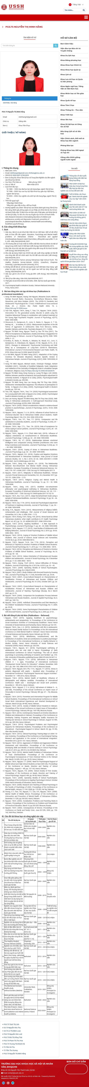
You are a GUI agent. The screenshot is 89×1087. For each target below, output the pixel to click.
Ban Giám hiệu (66, 44)
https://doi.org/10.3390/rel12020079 (40, 371)
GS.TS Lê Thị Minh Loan (12, 1031)
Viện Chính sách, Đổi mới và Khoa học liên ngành (72, 139)
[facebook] (3, 1083)
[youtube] (8, 1083)
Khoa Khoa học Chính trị (70, 65)
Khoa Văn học (66, 119)
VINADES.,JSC (13, 1078)
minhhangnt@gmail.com (19, 173)
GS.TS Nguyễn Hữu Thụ (12, 1028)
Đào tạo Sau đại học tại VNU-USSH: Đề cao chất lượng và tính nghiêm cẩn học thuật (73, 268)
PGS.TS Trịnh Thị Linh (11, 1024)
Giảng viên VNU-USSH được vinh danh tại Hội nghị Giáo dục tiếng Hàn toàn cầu (73, 237)
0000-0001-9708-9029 (21, 175)
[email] (12, 1083)
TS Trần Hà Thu (9, 1047)
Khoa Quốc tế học (68, 100)
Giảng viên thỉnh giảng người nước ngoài (70, 158)
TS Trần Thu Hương (11, 1050)
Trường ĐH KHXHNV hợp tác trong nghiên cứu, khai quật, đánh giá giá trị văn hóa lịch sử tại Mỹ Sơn (74, 247)
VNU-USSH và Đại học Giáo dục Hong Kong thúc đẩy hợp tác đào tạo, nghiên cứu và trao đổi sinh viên (74, 187)
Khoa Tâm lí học (67, 105)
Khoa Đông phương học (70, 60)
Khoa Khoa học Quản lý (70, 70)
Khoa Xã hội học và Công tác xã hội (71, 125)
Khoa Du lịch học (67, 55)
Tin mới (74, 169)
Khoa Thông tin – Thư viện (71, 110)
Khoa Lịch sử (65, 75)
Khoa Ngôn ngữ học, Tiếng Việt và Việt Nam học (71, 87)
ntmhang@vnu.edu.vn (37, 173)
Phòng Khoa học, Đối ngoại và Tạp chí (72, 151)
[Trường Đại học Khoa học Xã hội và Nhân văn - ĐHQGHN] (4, 7)
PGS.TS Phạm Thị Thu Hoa (13, 1041)
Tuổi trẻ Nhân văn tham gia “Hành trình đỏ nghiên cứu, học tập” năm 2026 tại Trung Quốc (73, 197)
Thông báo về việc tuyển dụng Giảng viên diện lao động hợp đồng (78, 178)
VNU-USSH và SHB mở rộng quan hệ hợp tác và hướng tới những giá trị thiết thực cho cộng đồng (73, 216)
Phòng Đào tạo (66, 145)
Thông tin (7, 98)
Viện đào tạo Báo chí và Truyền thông (70, 49)
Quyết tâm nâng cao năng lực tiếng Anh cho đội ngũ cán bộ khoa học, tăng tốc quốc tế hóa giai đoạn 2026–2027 (74, 258)
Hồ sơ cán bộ (68, 38)
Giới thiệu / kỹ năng (10, 103)
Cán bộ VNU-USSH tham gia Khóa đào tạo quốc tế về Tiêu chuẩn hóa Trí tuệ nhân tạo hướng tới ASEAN (73, 226)
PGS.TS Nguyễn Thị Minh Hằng (15, 1054)
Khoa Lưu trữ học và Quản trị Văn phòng (71, 80)
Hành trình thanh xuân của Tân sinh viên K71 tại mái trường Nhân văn (78, 207)
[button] (75, 4)
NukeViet (52, 1076)
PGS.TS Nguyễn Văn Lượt (13, 1034)
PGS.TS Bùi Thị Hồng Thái (13, 1037)
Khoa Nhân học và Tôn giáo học (72, 94)
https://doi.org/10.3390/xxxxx (16, 308)
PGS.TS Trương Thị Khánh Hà (14, 1044)
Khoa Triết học (66, 115)
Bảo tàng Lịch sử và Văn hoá (70, 132)
